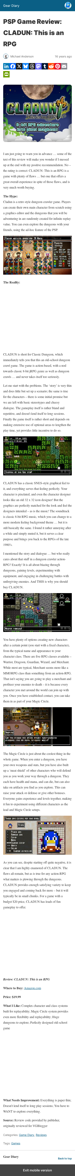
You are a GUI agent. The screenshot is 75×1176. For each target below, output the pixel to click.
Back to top (65, 1158)
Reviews (41, 1135)
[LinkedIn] (6, 68)
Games (15, 1143)
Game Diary (26, 1135)
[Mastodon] (38, 68)
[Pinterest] (57, 68)
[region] (37, 318)
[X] (19, 68)
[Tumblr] (45, 68)
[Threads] (32, 68)
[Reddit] (51, 68)
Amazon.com (32, 988)
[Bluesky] (25, 68)
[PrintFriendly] (6, 76)
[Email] (64, 68)
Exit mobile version (37, 1170)
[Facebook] (13, 68)
